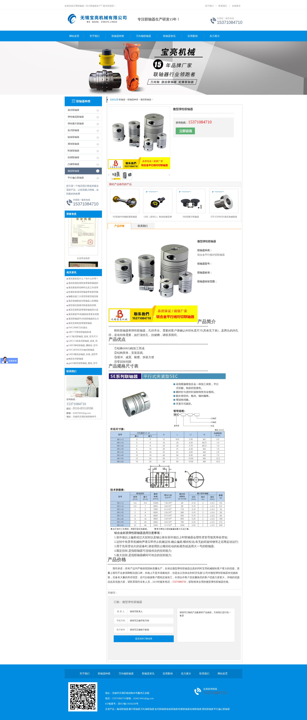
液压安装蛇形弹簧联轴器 (80, 323)
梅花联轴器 (122, 709)
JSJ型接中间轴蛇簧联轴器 (125, 217)
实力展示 (215, 36)
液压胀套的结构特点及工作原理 (83, 287)
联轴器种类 (118, 36)
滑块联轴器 (73, 144)
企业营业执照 (83, 244)
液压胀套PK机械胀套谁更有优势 (83, 314)
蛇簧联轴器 (73, 150)
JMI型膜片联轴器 (191, 217)
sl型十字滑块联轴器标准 (79, 332)
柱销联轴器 (73, 157)
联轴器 (122, 99)
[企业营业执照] (83, 240)
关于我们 (209, 6)
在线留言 (236, 6)
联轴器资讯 (169, 36)
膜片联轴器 (134, 709)
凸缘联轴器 (73, 164)
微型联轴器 (73, 171)
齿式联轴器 (73, 130)
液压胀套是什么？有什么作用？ (83, 278)
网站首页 (74, 36)
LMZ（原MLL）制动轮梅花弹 (158, 217)
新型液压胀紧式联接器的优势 (82, 305)
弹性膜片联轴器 (76, 123)
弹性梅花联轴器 (76, 116)
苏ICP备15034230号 (128, 703)
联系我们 (223, 6)
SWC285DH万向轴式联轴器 (81, 350)
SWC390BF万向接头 (77, 327)
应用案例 (193, 36)
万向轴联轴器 (143, 36)
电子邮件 (121, 629)
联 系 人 (121, 611)
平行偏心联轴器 (76, 177)
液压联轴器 (73, 110)
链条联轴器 (73, 137)
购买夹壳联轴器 (75, 359)
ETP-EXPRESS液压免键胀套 (224, 217)
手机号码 (121, 620)
